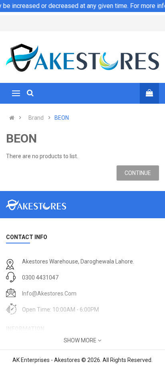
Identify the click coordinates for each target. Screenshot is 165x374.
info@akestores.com (49, 293)
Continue (138, 173)
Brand (36, 118)
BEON (61, 118)
